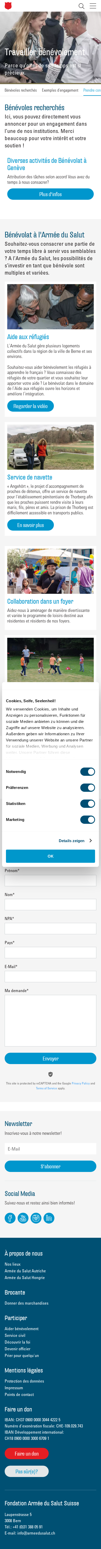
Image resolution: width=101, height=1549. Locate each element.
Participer (16, 1318)
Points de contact (19, 1394)
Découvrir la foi (17, 1342)
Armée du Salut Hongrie (25, 1277)
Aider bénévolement (21, 1328)
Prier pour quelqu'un (22, 1355)
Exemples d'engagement (60, 89)
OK (51, 856)
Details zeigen (71, 841)
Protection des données (24, 1381)
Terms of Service (46, 1088)
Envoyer (51, 1058)
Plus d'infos (50, 194)
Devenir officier (17, 1348)
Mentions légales (24, 1371)
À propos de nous (24, 1254)
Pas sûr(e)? (27, 1471)
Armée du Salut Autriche (25, 1270)
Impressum (14, 1387)
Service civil (15, 1335)
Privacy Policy (81, 1083)
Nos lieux (12, 1264)
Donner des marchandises (26, 1303)
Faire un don (27, 1453)
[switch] (87, 788)
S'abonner (50, 1166)
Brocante (15, 1293)
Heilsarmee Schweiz (8, 6)
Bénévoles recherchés (21, 89)
